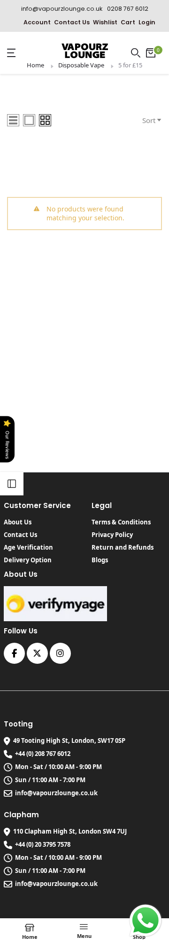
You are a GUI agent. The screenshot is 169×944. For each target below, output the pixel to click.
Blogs (100, 560)
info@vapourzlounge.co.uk (56, 793)
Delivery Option (28, 560)
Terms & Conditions (121, 522)
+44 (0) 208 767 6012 (42, 753)
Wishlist (105, 22)
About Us (17, 522)
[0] (150, 53)
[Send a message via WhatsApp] (145, 920)
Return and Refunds (123, 547)
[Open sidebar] (11, 483)
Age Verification (28, 547)
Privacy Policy (112, 534)
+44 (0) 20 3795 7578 (42, 844)
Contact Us (72, 22)
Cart (128, 22)
